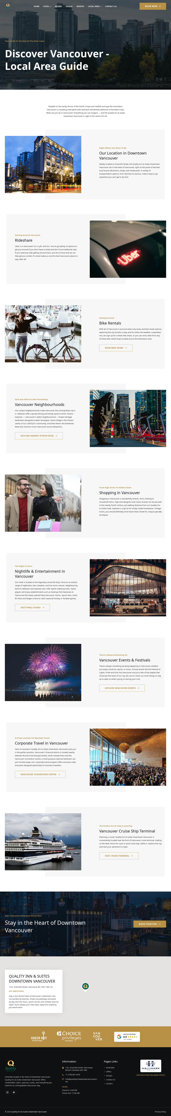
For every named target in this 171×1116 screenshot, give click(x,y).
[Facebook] (13, 1092)
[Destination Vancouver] (97, 1036)
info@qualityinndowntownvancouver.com (81, 1080)
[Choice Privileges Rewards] (69, 1036)
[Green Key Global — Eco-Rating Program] (39, 1036)
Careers (109, 1083)
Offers (69, 6)
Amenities (110, 1067)
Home (36, 6)
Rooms (58, 6)
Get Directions (16, 991)
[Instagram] (7, 1092)
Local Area (94, 6)
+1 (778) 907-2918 (72, 1074)
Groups (80, 6)
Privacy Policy (160, 1112)
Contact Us (111, 6)
